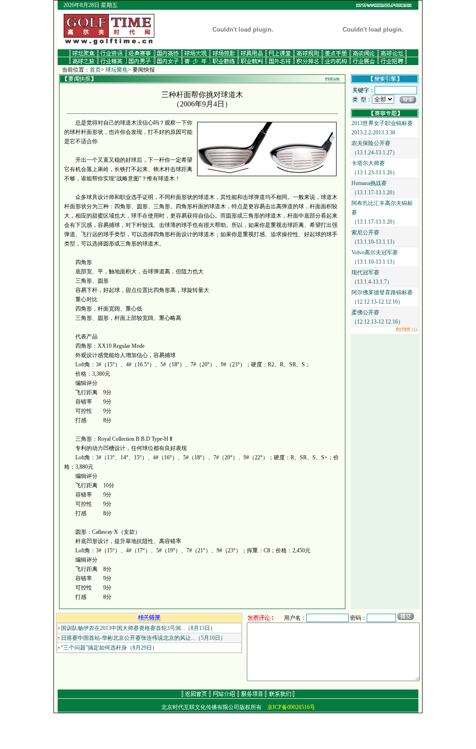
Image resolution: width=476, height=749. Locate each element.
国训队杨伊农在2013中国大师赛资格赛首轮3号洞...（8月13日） (138, 628)
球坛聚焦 (117, 69)
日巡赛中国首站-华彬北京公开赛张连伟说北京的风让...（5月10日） (143, 638)
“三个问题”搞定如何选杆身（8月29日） (109, 647)
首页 (95, 69)
